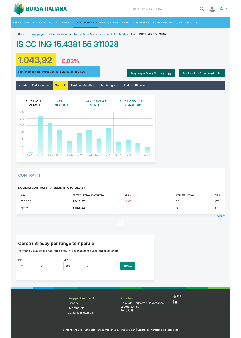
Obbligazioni (109, 22)
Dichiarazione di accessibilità (162, 329)
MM (65, 259)
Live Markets (76, 308)
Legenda (220, 216)
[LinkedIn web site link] (175, 302)
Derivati (65, 22)
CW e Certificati (86, 22)
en (226, 9)
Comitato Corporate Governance (142, 303)
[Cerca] (201, 9)
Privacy (115, 329)
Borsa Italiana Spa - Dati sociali (79, 329)
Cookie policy (128, 329)
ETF (27, 22)
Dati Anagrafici (110, 85)
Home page (36, 34)
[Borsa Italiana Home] (40, 9)
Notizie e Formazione (167, 22)
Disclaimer (103, 329)
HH (20, 259)
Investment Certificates (113, 34)
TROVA (128, 266)
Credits (141, 329)
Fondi (53, 22)
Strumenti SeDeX (83, 34)
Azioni (17, 22)
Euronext (73, 303)
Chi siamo (192, 22)
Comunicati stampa (80, 312)
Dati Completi (41, 85)
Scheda (22, 85)
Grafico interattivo (83, 85)
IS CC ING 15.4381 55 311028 (67, 44)
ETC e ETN (39, 22)
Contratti (61, 85)
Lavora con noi (130, 306)
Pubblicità (127, 310)
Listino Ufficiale (134, 85)
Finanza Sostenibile (135, 22)
